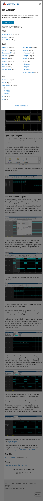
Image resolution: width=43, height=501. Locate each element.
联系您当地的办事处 (21, 106)
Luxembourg (6, 69)
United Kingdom (28, 72)
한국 (3, 99)
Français (27, 69)
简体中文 (7, 91)
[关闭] (40, 4)
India (4, 82)
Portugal (25, 56)
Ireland (4, 64)
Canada (4, 37)
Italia (4, 67)
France (4, 61)
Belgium (5, 47)
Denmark (5, 50)
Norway (25, 50)
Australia (5, 80)
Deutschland (6, 53)
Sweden (25, 58)
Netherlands (27, 47)
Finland (4, 58)
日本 (3, 96)
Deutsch (27, 64)
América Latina (7, 34)
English (26, 67)
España (4, 56)
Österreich (26, 53)
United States (6, 40)
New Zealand (6, 85)
